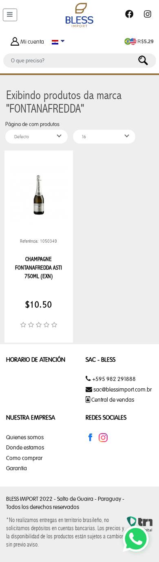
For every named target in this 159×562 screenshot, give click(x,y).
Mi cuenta (32, 41)
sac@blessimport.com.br (122, 389)
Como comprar (24, 458)
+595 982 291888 (113, 379)
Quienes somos (25, 437)
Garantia (16, 468)
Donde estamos (25, 447)
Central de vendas (112, 399)
